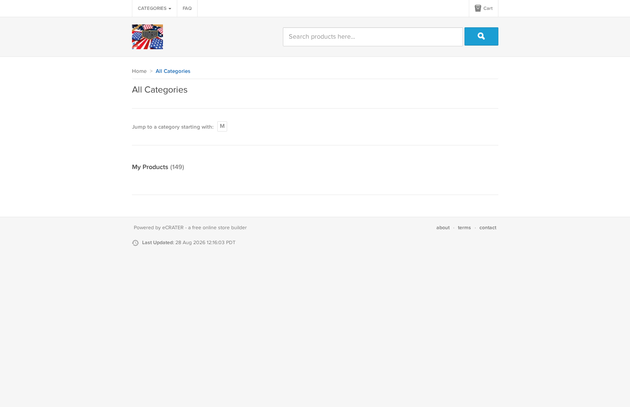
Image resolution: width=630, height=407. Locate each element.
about (443, 227)
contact (487, 227)
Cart (487, 8)
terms (464, 227)
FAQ (187, 8)
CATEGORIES (153, 8)
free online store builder (219, 228)
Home (139, 71)
